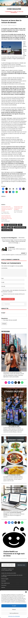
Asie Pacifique (13, 224)
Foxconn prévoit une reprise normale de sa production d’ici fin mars (6, 217)
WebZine (3, 587)
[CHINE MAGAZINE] (14, 5)
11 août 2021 (5, 25)
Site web (3, 286)
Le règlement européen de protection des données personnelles (11, 576)
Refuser (14, 609)
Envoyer (4, 323)
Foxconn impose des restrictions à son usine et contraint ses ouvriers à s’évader (7, 208)
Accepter (14, 605)
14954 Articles (21, 237)
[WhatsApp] (22, 382)
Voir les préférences (14, 613)
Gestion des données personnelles (8, 573)
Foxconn (4, 227)
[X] (19, 382)
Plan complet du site (5, 583)
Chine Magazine (13, 25)
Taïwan (11, 227)
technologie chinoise (20, 227)
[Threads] (15, 382)
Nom (2, 278)
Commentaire (4, 268)
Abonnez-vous (21, 565)
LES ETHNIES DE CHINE (14, 426)
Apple (6, 224)
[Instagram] (6, 382)
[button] (26, 592)
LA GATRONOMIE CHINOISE (14, 475)
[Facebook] (9, 382)
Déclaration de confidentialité (14, 616)
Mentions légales (4, 578)
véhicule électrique (7, 230)
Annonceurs (3, 585)
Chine (20, 224)
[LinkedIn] (12, 382)
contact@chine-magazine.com (7, 568)
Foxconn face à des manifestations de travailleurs (18, 208)
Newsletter (4, 318)
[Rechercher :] (14, 304)
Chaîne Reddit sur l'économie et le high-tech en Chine (14, 553)
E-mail (2, 282)
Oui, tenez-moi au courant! (10, 320)
